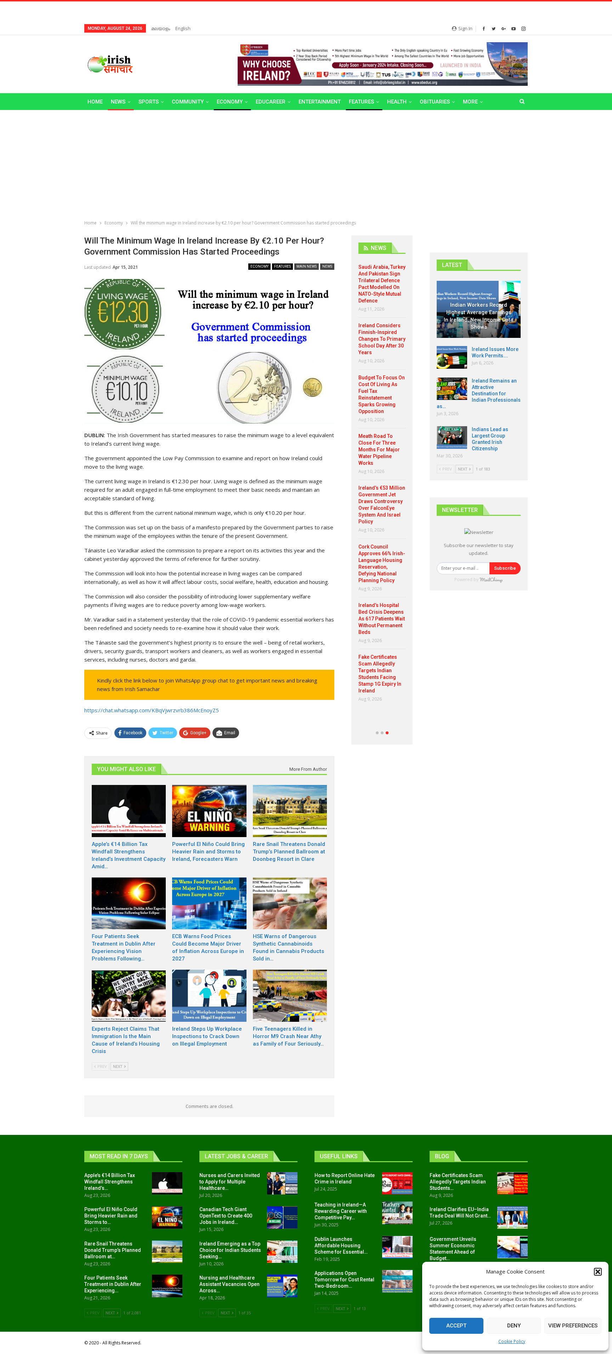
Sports (148, 102)
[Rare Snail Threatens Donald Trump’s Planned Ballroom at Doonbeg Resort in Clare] (290, 811)
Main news (306, 266)
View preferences (572, 1325)
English (183, 28)
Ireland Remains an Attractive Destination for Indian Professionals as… (479, 393)
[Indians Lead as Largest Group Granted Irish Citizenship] (452, 437)
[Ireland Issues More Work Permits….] (452, 357)
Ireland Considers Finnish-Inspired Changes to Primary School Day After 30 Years (382, 339)
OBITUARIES (435, 102)
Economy (230, 102)
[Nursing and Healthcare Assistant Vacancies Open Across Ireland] (282, 1286)
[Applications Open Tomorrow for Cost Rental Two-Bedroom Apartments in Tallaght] (397, 1281)
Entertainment (320, 102)
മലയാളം (160, 28)
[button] (597, 1271)
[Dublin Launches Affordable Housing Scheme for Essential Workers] (397, 1247)
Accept (456, 1325)
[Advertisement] (306, 163)
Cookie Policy (511, 1341)
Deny (514, 1325)
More (470, 102)
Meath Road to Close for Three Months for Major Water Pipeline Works (379, 449)
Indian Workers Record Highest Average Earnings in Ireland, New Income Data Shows (479, 316)
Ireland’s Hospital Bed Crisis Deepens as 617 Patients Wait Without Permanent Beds (381, 618)
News (118, 102)
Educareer (270, 102)
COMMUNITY (188, 102)
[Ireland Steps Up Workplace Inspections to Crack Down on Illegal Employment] (209, 996)
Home (95, 102)
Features (361, 102)
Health (397, 102)
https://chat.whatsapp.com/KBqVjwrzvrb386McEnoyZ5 (151, 710)
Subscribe (505, 568)
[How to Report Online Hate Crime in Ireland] (397, 1183)
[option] (382, 486)
